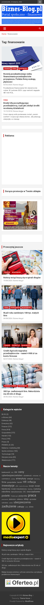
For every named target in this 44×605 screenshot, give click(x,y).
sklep (26, 499)
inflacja (31, 482)
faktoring (37, 479)
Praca (4, 439)
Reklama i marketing (9, 448)
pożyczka (23, 496)
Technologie (6, 454)
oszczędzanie (33, 491)
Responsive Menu (40, 2)
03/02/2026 (7, 85)
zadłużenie (9, 506)
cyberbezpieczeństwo (12, 475)
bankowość (6, 472)
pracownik (5, 499)
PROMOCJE (16, 345)
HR (24, 482)
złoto (31, 507)
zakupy (20, 506)
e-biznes (35, 475)
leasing (30, 489)
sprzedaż (33, 499)
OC (24, 492)
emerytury (21, 478)
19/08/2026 (7, 280)
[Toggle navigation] (5, 28)
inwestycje (8, 485)
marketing (37, 489)
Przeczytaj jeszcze (13, 247)
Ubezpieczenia (7, 457)
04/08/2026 (7, 318)
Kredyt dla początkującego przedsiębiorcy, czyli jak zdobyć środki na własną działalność (21, 105)
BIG (12, 472)
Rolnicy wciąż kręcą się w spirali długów (22, 277)
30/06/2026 (7, 397)
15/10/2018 (7, 111)
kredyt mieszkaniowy (19, 489)
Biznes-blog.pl (18, 85)
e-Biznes (5, 417)
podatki (6, 495)
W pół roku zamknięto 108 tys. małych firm (17, 554)
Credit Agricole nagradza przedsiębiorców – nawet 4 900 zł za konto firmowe (20, 353)
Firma (14, 68)
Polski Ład (14, 496)
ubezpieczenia (22, 502)
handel (19, 482)
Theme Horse (25, 598)
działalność (27, 475)
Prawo (4, 442)
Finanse (7, 68)
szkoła (11, 503)
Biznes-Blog (27, 595)
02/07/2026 (7, 359)
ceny (21, 472)
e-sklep (13, 479)
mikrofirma (6, 492)
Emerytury (5, 423)
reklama (20, 499)
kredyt (31, 486)
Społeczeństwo (7, 451)
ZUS (26, 507)
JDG (16, 486)
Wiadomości (22, 68)
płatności (12, 499)
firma (4, 482)
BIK (15, 472)
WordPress (29, 601)
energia (30, 479)
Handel (4, 436)
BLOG (4, 414)
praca (32, 495)
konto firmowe (23, 486)
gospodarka (11, 482)
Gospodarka (15, 307)
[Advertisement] (22, 161)
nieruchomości (16, 492)
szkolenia (5, 503)
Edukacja (5, 420)
